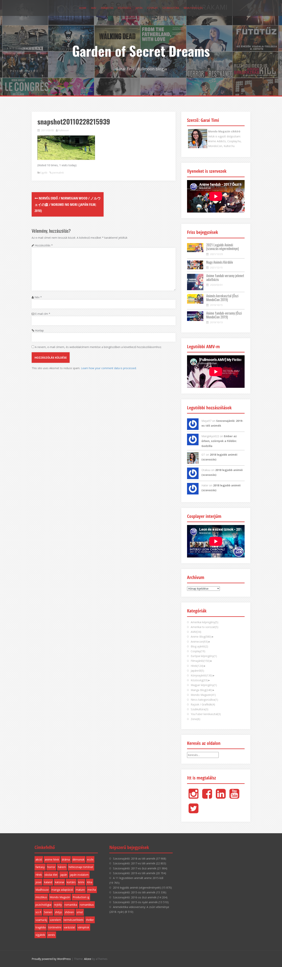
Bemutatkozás (193, 8)
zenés (51, 935)
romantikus (87, 904)
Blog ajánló (199, 646)
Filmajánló (200, 661)
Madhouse (42, 889)
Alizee (87, 959)
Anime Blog (201, 636)
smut (80, 912)
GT (203, 454)
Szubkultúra (170, 8)
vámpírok (83, 927)
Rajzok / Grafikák (203, 704)
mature (80, 889)
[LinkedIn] (221, 797)
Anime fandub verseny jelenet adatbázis (225, 277)
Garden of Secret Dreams (141, 51)
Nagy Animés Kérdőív (219, 262)
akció (38, 859)
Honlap (39, 330)
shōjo (58, 912)
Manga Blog (201, 690)
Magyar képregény (204, 685)
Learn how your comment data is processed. (109, 368)
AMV (93, 8)
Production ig (81, 897)
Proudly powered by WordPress (51, 959)
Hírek (197, 666)
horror (51, 867)
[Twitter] (193, 811)
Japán (139, 8)
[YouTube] (234, 797)
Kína (89, 882)
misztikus (41, 897)
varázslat (69, 927)
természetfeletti (73, 920)
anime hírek (52, 859)
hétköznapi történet (81, 867)
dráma (66, 859)
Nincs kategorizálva (204, 699)
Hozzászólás (44, 245)
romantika (70, 904)
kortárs (71, 882)
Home (82, 8)
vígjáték (40, 935)
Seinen (48, 912)
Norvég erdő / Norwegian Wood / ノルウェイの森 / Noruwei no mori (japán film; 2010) (68, 204)
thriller (90, 920)
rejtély (58, 904)
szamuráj (41, 920)
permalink (58, 172)
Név (38, 297)
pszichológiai (43, 904)
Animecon (107, 8)
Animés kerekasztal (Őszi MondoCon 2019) (222, 297)
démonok (78, 859)
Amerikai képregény (204, 622)
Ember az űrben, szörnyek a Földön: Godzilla (219, 441)
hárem (62, 867)
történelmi (54, 927)
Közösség (124, 8)
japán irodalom (79, 874)
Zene (195, 719)
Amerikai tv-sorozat (204, 627)
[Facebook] (207, 797)
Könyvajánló (201, 675)
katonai (59, 882)
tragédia (40, 927)
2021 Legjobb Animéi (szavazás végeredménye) (222, 246)
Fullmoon (63, 130)
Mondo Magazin (203, 695)
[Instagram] (193, 797)
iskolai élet (51, 874)
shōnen (69, 912)
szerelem (55, 920)
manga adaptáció (62, 889)
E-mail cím (42, 314)
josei (38, 882)
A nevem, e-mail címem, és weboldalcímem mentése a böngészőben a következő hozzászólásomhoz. (98, 347)
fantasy (40, 867)
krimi (81, 882)
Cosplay (152, 8)
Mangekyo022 (210, 436)
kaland (48, 882)
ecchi (90, 859)
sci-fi (38, 912)
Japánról (197, 670)
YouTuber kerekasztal (206, 714)
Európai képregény (204, 656)
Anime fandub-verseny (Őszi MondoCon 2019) (224, 315)
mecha (91, 889)
